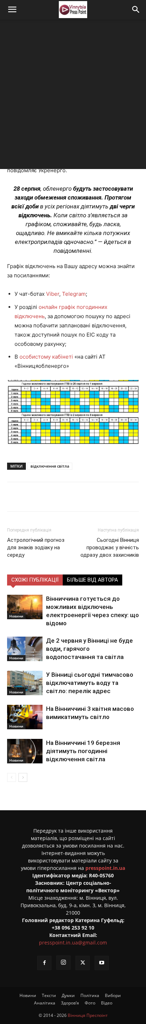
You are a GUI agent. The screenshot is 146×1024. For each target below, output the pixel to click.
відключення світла (49, 466)
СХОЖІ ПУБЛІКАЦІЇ (34, 580)
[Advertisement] (73, 96)
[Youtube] (102, 963)
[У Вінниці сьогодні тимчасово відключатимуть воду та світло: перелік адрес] (25, 683)
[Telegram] (69, 497)
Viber (52, 293)
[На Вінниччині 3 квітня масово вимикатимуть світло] (25, 717)
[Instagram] (63, 962)
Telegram (74, 293)
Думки (68, 995)
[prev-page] (11, 777)
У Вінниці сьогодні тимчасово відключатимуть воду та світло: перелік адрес (89, 683)
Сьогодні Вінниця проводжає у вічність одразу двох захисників (109, 547)
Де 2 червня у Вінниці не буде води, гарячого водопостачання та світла (89, 648)
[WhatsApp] (102, 497)
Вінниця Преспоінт (88, 1015)
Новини (16, 616)
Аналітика (44, 1003)
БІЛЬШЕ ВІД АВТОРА (92, 580)
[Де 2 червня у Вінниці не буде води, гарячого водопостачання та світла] (25, 649)
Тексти (49, 995)
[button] (12, 9)
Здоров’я (70, 1003)
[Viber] (85, 497)
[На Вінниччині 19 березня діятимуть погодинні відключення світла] (25, 751)
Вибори (113, 995)
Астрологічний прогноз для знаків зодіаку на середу (35, 547)
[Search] (136, 9)
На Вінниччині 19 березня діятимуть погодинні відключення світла (83, 751)
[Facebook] (36, 497)
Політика (89, 995)
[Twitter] (53, 497)
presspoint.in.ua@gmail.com (73, 942)
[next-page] (22, 777)
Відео (106, 1003)
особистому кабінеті (46, 356)
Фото (90, 1003)
